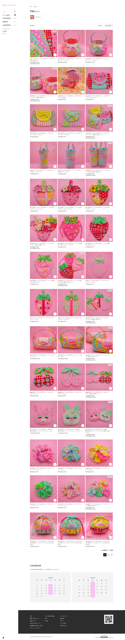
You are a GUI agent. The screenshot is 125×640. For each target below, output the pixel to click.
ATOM (46, 620)
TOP (31, 6)
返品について (33, 620)
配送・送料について (34, 618)
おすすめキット (38, 17)
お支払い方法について (35, 623)
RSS (46, 618)
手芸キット (36, 6)
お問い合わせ (63, 625)
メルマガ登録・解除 (49, 616)
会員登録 (5, 31)
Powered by (97, 637)
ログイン (5, 33)
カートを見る (9, 15)
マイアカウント (6, 29)
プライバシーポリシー (35, 628)
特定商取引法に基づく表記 (36, 625)
